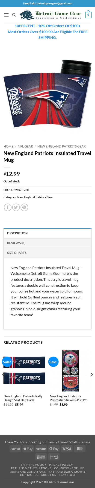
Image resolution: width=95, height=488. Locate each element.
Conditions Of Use (69, 468)
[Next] (91, 384)
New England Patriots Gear (61, 146)
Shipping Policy (33, 464)
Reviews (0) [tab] (16, 243)
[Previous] (3, 384)
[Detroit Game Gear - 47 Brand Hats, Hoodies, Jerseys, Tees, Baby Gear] (50, 14)
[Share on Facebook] (8, 207)
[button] (6, 14)
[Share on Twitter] (16, 207)
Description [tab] (17, 233)
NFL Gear (25, 146)
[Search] (14, 15)
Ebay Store (67, 475)
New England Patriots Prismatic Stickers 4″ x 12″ (68, 398)
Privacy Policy (61, 464)
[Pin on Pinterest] (24, 207)
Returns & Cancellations (31, 468)
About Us (48, 475)
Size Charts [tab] (17, 253)
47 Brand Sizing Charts (67, 471)
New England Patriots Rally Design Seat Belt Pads (22, 398)
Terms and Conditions (27, 471)
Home (8, 146)
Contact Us (29, 475)
